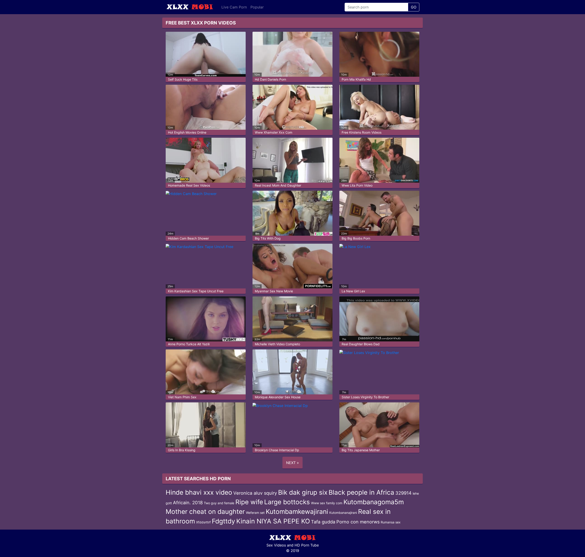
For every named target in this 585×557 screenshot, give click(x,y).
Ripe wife (249, 502)
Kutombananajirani (343, 513)
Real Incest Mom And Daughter (278, 185)
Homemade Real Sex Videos (189, 185)
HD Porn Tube (307, 545)
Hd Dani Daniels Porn (270, 79)
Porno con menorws (358, 522)
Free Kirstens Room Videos (361, 132)
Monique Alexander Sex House (277, 397)
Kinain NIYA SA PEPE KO (273, 521)
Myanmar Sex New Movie (274, 291)
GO (413, 7)
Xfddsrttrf (203, 522)
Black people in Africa (361, 492)
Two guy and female (219, 503)
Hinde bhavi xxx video (199, 492)
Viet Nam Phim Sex (182, 397)
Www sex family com (326, 503)
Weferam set (255, 513)
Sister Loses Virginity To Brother (365, 397)
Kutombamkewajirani (297, 511)
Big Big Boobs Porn (356, 238)
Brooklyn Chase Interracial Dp (277, 450)
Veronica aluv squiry (255, 493)
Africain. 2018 (188, 502)
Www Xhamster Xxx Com (273, 132)
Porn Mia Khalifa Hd (356, 79)
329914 (403, 493)
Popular (257, 7)
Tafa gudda (323, 522)
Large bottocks (287, 502)
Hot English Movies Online (187, 132)
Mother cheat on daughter (205, 511)
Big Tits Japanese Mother (361, 450)
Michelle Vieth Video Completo (277, 344)
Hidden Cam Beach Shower (188, 238)
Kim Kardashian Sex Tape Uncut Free (195, 291)
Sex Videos (276, 545)
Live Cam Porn (234, 7)
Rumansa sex (391, 522)
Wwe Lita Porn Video (357, 185)
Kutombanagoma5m (373, 502)
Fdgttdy (223, 521)
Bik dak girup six (302, 492)
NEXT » (292, 462)
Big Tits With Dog (268, 238)
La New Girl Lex (353, 291)
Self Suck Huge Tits (182, 79)
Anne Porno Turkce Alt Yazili (189, 344)
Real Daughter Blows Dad (361, 344)
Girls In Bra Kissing (181, 450)
